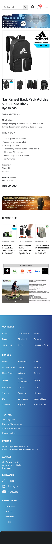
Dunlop (21, 387)
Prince (37, 380)
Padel (4, 333)
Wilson (21, 373)
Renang (37, 339)
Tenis (36, 333)
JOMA (21, 367)
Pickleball (22, 339)
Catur (20, 345)
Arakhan (6, 404)
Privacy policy (9, 433)
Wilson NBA (40, 399)
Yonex (5, 380)
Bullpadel (22, 361)
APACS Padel (40, 404)
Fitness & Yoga (41, 345)
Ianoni (5, 361)
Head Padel (7, 373)
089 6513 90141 (21, 446)
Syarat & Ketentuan (11, 428)
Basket (5, 339)
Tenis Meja (7, 345)
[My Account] (32, 7)
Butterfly (6, 387)
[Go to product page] (9, 231)
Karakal (37, 367)
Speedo (5, 393)
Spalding (22, 393)
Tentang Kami (8, 419)
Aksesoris (22, 241)
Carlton (37, 387)
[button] (47, 7)
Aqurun (21, 404)
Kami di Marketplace (12, 424)
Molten (37, 393)
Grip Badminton (15, 241)
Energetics (23, 399)
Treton (37, 373)
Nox (36, 361)
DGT (4, 399)
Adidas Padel (8, 367)
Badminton (6, 241)
